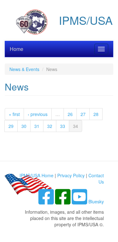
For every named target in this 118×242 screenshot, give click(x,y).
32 (49, 126)
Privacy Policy (71, 175)
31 (36, 126)
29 (11, 126)
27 (83, 114)
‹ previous (38, 114)
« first (14, 114)
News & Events (24, 69)
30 (23, 126)
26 (70, 114)
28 (95, 114)
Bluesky (96, 201)
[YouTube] (80, 201)
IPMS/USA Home (36, 175)
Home (16, 48)
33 (62, 126)
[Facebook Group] (46, 201)
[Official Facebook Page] (63, 201)
